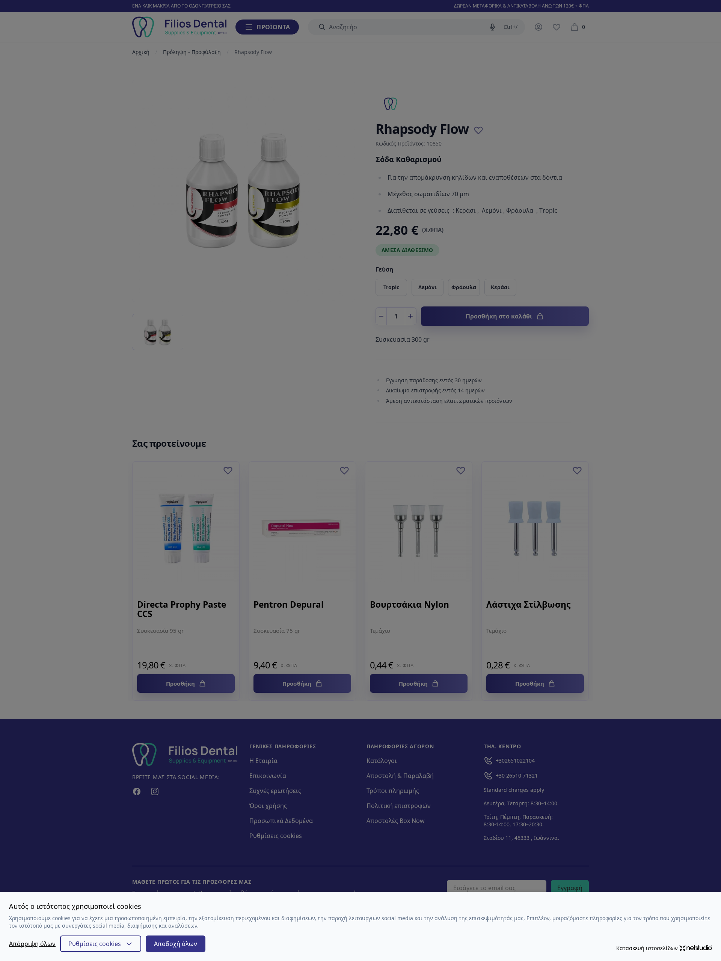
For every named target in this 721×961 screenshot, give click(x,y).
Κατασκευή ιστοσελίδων (647, 948)
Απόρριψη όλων (32, 944)
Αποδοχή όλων (175, 944)
